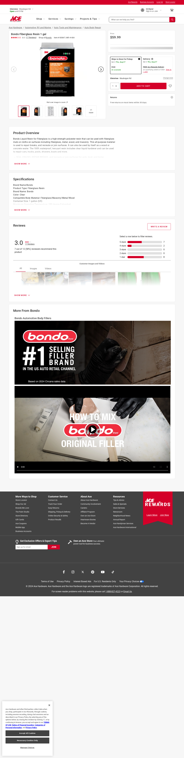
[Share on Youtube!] (103, 571)
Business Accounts (147, 2)
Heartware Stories (88, 519)
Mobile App (20, 527)
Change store (168, 78)
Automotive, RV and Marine (38, 27)
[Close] (49, 705)
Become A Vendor (88, 523)
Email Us (127, 591)
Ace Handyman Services (123, 523)
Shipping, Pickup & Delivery (59, 512)
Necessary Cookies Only (27, 740)
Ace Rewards (132, 2)
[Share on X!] (82, 571)
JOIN (53, 547)
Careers (84, 508)
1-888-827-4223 (112, 591)
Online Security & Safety (58, 516)
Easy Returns (53, 508)
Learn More (152, 515)
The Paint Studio (22, 512)
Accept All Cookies (27, 733)
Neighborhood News (121, 516)
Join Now (164, 515)
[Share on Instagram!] (73, 571)
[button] (142, 19)
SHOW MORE (20, 164)
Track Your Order (55, 504)
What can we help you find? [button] (123, 19)
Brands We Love (22, 508)
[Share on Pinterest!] (92, 571)
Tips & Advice (118, 500)
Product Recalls (54, 519)
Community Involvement (91, 504)
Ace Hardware (15, 27)
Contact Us (52, 500)
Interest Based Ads (82, 581)
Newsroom (117, 512)
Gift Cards (19, 519)
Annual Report (119, 519)
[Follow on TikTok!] (112, 571)
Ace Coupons (21, 523)
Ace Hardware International (124, 527)
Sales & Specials (119, 504)
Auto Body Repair (92, 27)
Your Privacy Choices (129, 581)
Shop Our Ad (20, 504)
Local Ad (160, 2)
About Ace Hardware (89, 500)
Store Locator (170, 2)
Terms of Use (47, 581)
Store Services (119, 508)
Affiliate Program (88, 512)
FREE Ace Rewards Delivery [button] (153, 67)
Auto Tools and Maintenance (68, 27)
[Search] (172, 19)
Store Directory (21, 516)
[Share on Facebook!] (64, 571)
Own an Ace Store (88, 516)
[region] (27, 728)
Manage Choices (27, 748)
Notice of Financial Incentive (23, 725)
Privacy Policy (63, 581)
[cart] (172, 10)
